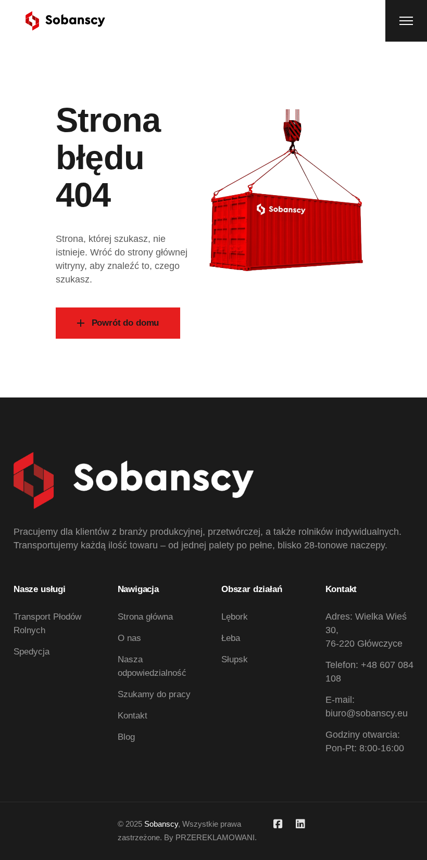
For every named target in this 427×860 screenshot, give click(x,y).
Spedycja (31, 652)
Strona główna (145, 617)
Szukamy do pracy (154, 694)
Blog (126, 737)
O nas (129, 638)
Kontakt (132, 716)
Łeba (230, 638)
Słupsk (234, 659)
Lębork (234, 617)
